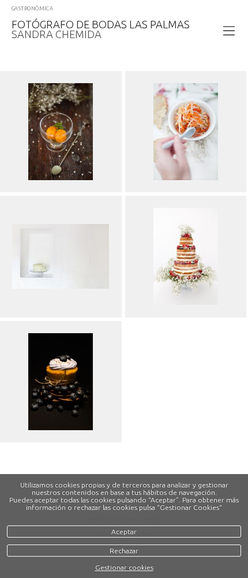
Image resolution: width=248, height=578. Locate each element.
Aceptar (124, 531)
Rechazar (124, 550)
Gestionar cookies (124, 567)
